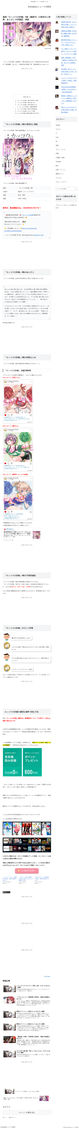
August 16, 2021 (38, 235)
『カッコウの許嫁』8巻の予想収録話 (27, 109)
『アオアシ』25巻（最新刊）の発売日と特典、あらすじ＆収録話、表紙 (26, 879)
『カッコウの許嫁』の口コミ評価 (26, 111)
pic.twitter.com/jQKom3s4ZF (13, 231)
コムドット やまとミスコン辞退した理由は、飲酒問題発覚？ (69, 80)
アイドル (58, 178)
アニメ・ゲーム (60, 149)
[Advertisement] (27, 54)
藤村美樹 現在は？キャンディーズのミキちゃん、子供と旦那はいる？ (69, 42)
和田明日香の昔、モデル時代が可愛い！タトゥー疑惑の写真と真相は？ (68, 24)
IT (56, 133)
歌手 (57, 166)
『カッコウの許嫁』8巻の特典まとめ (27, 104)
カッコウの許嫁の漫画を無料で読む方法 (28, 113)
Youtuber (58, 161)
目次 (24, 97)
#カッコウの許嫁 (28, 215)
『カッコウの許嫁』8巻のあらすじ (26, 102)
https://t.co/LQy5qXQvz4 (29, 228)
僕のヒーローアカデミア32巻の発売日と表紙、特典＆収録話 (69, 110)
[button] (75, 189)
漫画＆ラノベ (7, 892)
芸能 (57, 145)
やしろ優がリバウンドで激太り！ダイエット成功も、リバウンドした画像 (68, 51)
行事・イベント (60, 170)
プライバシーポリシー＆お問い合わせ (66, 206)
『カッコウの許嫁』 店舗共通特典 (27, 106)
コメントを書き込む (27, 1112)
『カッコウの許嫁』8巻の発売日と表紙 (27, 100)
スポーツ (58, 129)
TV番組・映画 (60, 157)
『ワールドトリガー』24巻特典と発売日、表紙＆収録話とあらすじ (10, 879)
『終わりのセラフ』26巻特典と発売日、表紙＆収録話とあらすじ (42, 879)
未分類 (58, 125)
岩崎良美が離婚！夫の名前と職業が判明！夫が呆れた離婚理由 (68, 33)
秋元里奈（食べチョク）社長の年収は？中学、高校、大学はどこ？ (68, 71)
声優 (57, 153)
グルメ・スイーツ (61, 182)
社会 (57, 137)
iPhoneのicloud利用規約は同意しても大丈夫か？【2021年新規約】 (68, 89)
